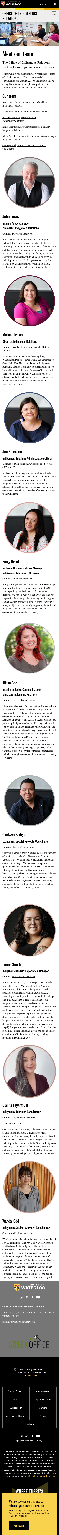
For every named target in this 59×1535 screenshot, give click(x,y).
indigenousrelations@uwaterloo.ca (18, 1321)
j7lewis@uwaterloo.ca (22, 233)
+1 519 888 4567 (32, 1375)
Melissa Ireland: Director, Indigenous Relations (24, 111)
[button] (44, 4)
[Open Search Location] (55, 4)
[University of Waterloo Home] (11, 4)
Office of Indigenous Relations (41, 1476)
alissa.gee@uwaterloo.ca (24, 699)
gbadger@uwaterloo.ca (23, 846)
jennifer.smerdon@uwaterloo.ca (27, 463)
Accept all (19, 1525)
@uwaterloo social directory (29, 1440)
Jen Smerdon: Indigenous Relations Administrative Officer (19, 119)
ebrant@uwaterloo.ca (22, 578)
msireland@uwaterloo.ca (24, 346)
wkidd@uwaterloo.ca (21, 1233)
